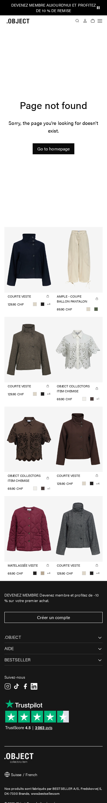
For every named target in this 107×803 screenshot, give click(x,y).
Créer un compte (53, 617)
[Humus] (42, 573)
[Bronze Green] (96, 309)
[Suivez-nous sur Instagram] (7, 686)
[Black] (42, 304)
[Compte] (85, 21)
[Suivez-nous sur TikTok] (16, 686)
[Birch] (35, 304)
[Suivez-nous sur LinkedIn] (34, 686)
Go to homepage (53, 149)
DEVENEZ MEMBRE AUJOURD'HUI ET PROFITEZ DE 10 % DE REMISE (53, 7)
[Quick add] (47, 296)
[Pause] (98, 7)
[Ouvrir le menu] (100, 21)
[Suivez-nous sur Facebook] (25, 686)
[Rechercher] (77, 21)
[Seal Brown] (92, 399)
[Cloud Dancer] (84, 399)
